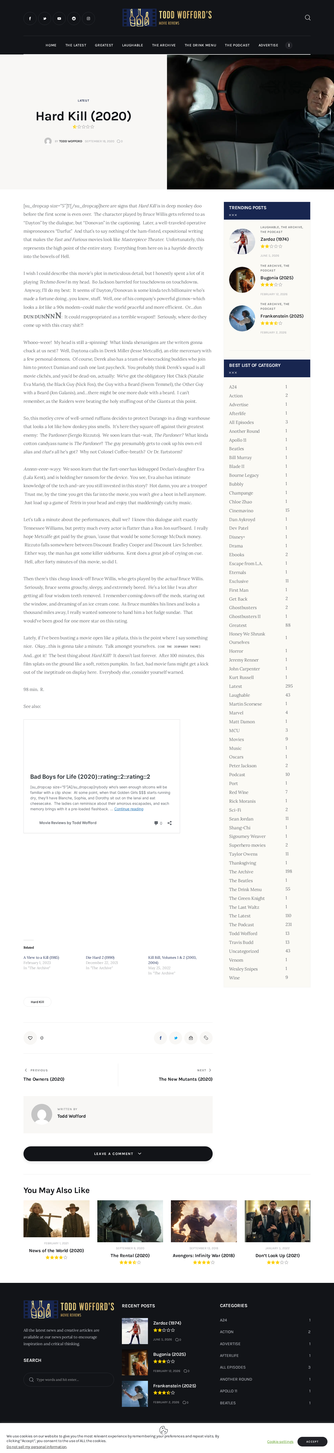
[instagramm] (88, 18)
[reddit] (73, 18)
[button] (33, 1038)
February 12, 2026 (274, 294)
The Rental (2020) (130, 1255)
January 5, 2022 (277, 1248)
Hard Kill (37, 1002)
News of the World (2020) (56, 1250)
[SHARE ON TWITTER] (175, 1037)
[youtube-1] (59, 18)
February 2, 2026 (273, 332)
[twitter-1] (44, 18)
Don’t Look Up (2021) (277, 1255)
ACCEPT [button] (312, 1441)
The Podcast (271, 232)
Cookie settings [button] (280, 1441)
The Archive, (292, 227)
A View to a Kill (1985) (41, 957)
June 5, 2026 (269, 255)
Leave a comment (114, 1154)
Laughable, (270, 227)
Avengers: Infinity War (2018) (204, 1255)
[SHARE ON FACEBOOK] (160, 1037)
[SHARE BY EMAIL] (190, 1037)
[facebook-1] (30, 18)
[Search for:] (68, 1379)
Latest (83, 100)
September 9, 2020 (130, 1248)
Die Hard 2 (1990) (100, 957)
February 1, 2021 (56, 1243)
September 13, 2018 (203, 1248)
